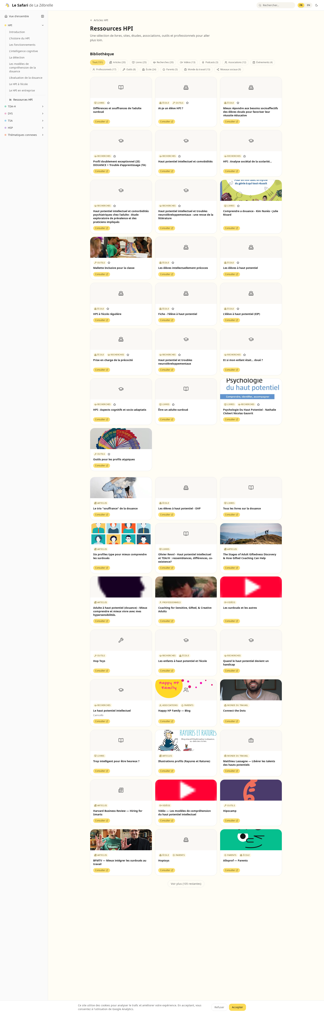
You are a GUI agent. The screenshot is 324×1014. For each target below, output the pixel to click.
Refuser (219, 1007)
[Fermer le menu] (43, 16)
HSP (10, 127)
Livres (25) (141, 62)
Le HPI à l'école (18, 84)
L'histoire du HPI (19, 38)
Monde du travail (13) (199, 69)
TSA (10, 120)
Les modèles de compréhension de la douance (22, 67)
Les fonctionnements (22, 44)
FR (301, 5)
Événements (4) (264, 62)
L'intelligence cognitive (23, 51)
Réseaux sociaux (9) (230, 69)
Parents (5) (172, 69)
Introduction (17, 32)
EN (308, 5)
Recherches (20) (165, 62)
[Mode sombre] (317, 5)
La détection (17, 57)
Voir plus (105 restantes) (186, 883)
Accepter (237, 1007)
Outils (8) (131, 69)
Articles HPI (101, 20)
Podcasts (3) (212, 62)
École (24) (151, 69)
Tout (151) (97, 62)
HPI (10, 25)
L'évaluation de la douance (25, 77)
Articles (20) (119, 62)
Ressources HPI (23, 99)
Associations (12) (237, 62)
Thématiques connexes (22, 135)
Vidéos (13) (189, 62)
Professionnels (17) (106, 69)
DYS (10, 113)
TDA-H (12, 106)
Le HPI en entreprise (22, 90)
